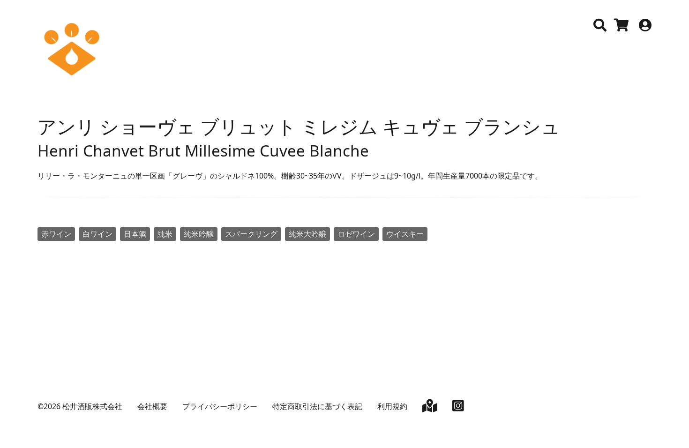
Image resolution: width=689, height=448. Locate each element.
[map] (429, 408)
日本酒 (135, 234)
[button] (600, 25)
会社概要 (152, 406)
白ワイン (97, 234)
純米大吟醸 (307, 234)
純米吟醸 (199, 234)
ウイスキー (405, 234)
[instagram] (458, 408)
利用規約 (392, 406)
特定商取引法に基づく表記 (317, 406)
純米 (164, 234)
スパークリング (251, 234)
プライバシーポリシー (219, 406)
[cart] (621, 27)
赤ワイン (56, 234)
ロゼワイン (356, 234)
